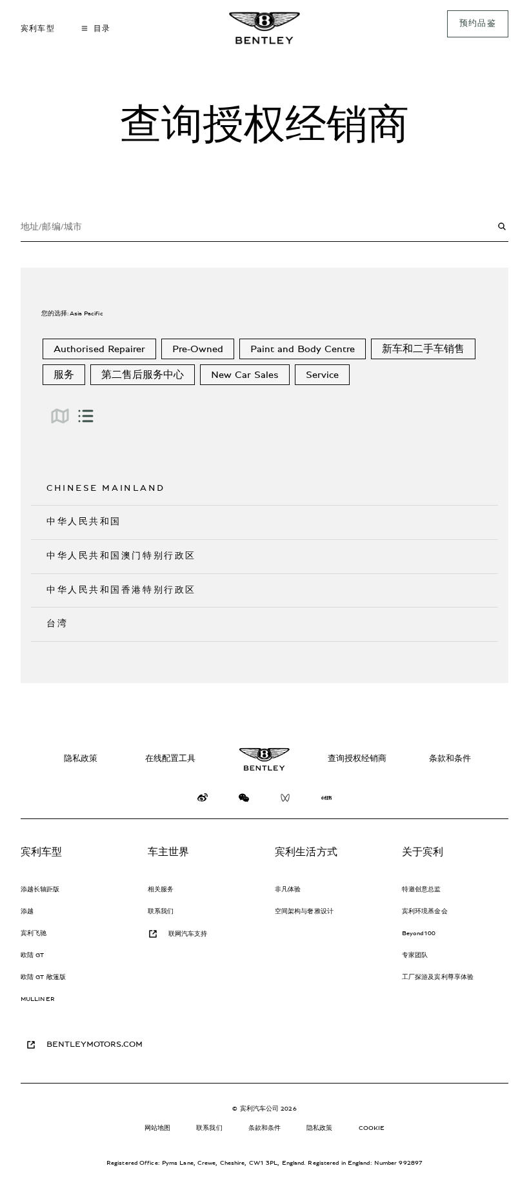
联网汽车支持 (188, 934)
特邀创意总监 (421, 889)
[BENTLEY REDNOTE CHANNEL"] (326, 801)
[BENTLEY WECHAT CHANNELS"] (285, 801)
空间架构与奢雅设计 (304, 911)
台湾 (57, 623)
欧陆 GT (33, 955)
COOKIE (372, 1128)
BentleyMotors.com (94, 1044)
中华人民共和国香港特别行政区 (121, 590)
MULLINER (38, 999)
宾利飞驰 (33, 933)
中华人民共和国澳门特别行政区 (121, 555)
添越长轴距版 (40, 889)
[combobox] (264, 226)
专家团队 (415, 955)
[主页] (264, 28)
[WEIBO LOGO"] (202, 801)
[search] (501, 226)
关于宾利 (423, 852)
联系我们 (161, 911)
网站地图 (157, 1128)
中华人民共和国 (83, 521)
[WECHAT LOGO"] (244, 801)
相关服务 (161, 889)
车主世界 (169, 852)
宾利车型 (42, 852)
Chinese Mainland (105, 488)
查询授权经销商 (357, 759)
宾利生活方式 (306, 852)
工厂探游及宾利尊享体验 (438, 977)
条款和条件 (450, 759)
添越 (27, 911)
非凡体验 (288, 889)
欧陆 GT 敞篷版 (43, 977)
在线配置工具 (170, 759)
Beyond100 (418, 933)
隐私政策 (80, 759)
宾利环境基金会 (425, 911)
